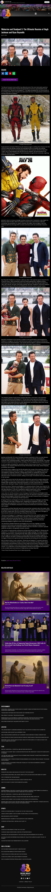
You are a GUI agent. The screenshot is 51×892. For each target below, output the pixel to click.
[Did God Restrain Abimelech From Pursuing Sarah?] (25, 674)
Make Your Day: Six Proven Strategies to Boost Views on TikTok (16, 779)
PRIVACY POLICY (28, 881)
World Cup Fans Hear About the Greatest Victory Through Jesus (17, 811)
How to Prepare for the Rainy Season (10, 777)
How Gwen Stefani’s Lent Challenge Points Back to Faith (15, 721)
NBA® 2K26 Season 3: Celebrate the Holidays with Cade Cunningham (17, 818)
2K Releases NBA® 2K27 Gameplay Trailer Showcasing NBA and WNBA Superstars (20, 796)
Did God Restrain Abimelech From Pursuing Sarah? (13, 851)
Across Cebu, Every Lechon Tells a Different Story (13, 732)
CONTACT (21, 881)
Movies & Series (17, 560)
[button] (21, 878)
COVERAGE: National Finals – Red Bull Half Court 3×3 (13, 821)
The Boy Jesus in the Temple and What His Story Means (14, 854)
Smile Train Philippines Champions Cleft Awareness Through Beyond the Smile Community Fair (23, 734)
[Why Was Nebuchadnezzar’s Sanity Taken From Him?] (25, 591)
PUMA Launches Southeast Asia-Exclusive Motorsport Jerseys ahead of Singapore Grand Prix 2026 (25, 737)
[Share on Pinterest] (10, 73)
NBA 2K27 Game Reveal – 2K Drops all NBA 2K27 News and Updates (16, 749)
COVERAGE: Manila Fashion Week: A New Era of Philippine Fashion (16, 832)
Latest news (9, 560)
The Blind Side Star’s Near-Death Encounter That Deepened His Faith (17, 712)
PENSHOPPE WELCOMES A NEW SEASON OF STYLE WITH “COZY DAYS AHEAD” (17, 772)
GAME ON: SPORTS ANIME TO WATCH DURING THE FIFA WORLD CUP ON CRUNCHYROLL (19, 799)
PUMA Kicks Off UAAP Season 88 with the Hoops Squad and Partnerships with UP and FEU (22, 834)
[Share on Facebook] (2, 73)
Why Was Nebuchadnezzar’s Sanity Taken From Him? (13, 849)
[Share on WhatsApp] (13, 73)
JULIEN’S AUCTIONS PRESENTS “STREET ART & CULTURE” (13, 829)
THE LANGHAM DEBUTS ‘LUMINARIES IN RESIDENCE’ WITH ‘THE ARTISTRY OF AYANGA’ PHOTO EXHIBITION (23, 729)
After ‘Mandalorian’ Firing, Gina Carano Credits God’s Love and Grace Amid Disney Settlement (23, 774)
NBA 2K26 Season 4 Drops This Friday (9, 816)
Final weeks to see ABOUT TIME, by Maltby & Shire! (12, 715)
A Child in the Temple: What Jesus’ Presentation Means (14, 856)
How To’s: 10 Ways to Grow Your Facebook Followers (14, 782)
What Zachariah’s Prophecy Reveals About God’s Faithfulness (16, 859)
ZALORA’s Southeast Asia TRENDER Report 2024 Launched (14, 840)
